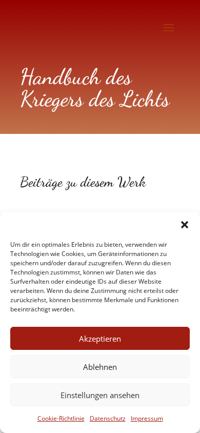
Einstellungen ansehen (100, 395)
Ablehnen (100, 367)
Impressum (147, 418)
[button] (184, 225)
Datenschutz (108, 418)
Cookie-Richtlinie (61, 418)
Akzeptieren (100, 338)
